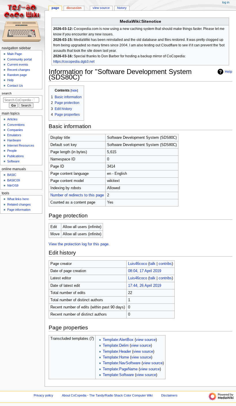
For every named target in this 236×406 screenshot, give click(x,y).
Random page (17, 75)
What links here (18, 199)
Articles (12, 119)
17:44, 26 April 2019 (144, 286)
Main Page (14, 54)
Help (228, 72)
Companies (15, 130)
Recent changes (18, 69)
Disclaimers (169, 395)
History (122, 8)
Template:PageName (120, 369)
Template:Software (118, 375)
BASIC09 (13, 180)
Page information (19, 209)
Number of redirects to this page (77, 195)
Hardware (14, 140)
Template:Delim (116, 346)
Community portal (19, 59)
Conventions (16, 124)
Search (7, 93)
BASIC (11, 175)
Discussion (73, 8)
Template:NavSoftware (121, 363)
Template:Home (116, 357)
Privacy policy (43, 395)
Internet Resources (20, 145)
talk (152, 264)
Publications (15, 156)
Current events (17, 64)
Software (13, 161)
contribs (165, 264)
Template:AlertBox (118, 340)
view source (146, 340)
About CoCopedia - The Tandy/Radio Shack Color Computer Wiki (107, 395)
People (12, 150)
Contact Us (15, 85)
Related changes (19, 204)
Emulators (14, 135)
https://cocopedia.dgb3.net (73, 62)
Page (55, 8)
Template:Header (117, 352)
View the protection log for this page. (79, 244)
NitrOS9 (12, 185)
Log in (225, 2)
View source (101, 8)
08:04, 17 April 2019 (144, 271)
